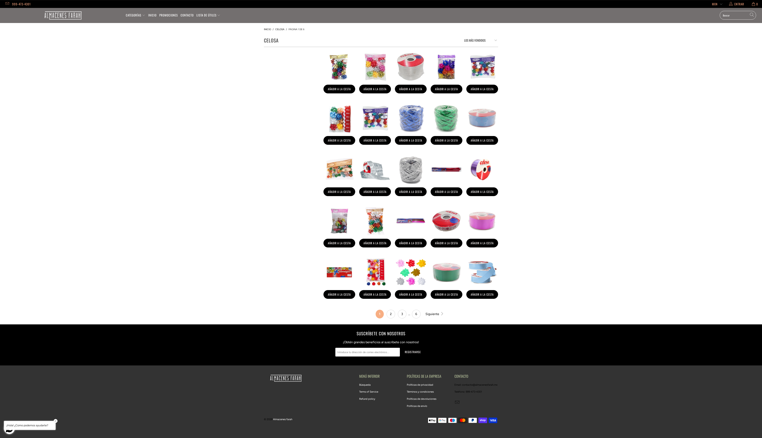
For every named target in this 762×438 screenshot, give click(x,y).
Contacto (187, 15)
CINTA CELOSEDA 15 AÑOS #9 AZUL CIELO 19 (482, 118)
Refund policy (367, 398)
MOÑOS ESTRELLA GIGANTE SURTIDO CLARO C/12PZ (411, 272)
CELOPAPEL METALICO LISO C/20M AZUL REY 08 (411, 118)
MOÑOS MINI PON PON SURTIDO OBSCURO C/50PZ (375, 272)
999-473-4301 (21, 4)
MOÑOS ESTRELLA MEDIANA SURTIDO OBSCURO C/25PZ (375, 67)
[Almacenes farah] (63, 15)
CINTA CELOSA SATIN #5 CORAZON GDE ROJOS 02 (446, 221)
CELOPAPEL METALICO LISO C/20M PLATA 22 (411, 169)
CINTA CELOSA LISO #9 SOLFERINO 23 (482, 221)
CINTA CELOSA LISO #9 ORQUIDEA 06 (482, 169)
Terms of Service (368, 391)
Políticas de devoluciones (421, 398)
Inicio (152, 15)
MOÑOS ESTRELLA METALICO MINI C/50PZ (339, 67)
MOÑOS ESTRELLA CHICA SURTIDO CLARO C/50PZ (339, 221)
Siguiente (432, 314)
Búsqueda (365, 384)
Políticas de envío (417, 405)
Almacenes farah (282, 419)
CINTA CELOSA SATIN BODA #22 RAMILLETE (411, 67)
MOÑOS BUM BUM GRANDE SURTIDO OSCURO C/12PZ (446, 67)
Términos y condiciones (420, 391)
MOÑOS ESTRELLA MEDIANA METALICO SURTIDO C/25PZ (375, 221)
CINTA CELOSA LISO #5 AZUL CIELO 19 (482, 272)
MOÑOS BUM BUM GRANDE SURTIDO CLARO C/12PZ (339, 118)
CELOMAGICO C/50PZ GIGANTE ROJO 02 (446, 169)
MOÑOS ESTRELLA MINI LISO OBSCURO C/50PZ (482, 67)
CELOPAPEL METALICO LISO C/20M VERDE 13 (446, 118)
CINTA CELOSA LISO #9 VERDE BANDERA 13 (446, 272)
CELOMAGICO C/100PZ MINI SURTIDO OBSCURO (339, 272)
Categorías (134, 15)
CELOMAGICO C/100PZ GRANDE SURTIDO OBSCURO (411, 221)
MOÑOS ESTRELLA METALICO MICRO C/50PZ (339, 169)
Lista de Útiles (206, 15)
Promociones (168, 15)
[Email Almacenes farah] (7, 4)
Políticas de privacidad (420, 384)
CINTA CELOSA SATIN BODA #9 (375, 169)
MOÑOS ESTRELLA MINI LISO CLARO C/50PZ (375, 118)
